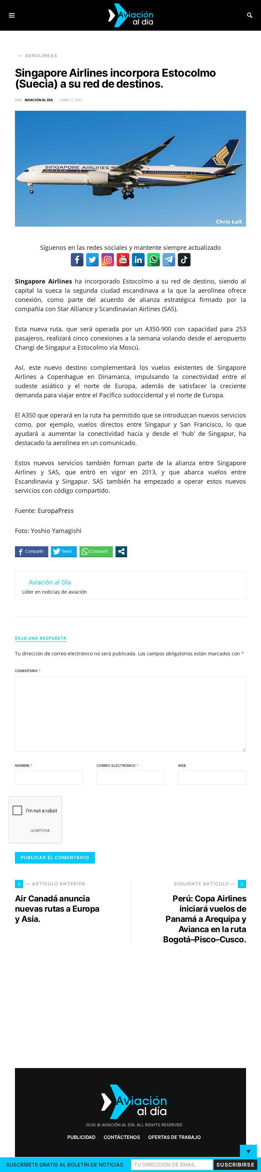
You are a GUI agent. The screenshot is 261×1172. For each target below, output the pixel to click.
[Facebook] (77, 260)
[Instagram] (108, 260)
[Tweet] (64, 551)
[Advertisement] (191, 1003)
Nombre (23, 765)
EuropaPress (56, 510)
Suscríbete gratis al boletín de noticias (64, 1164)
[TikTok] (184, 260)
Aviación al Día (38, 100)
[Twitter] (92, 260)
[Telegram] (169, 260)
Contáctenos (122, 1137)
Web (182, 765)
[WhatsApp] (153, 260)
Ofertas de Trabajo (174, 1137)
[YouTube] (123, 260)
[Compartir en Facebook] (31, 551)
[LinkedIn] (138, 260)
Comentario (27, 671)
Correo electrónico (117, 765)
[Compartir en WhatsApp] (96, 551)
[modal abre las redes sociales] (121, 551)
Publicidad (81, 1137)
